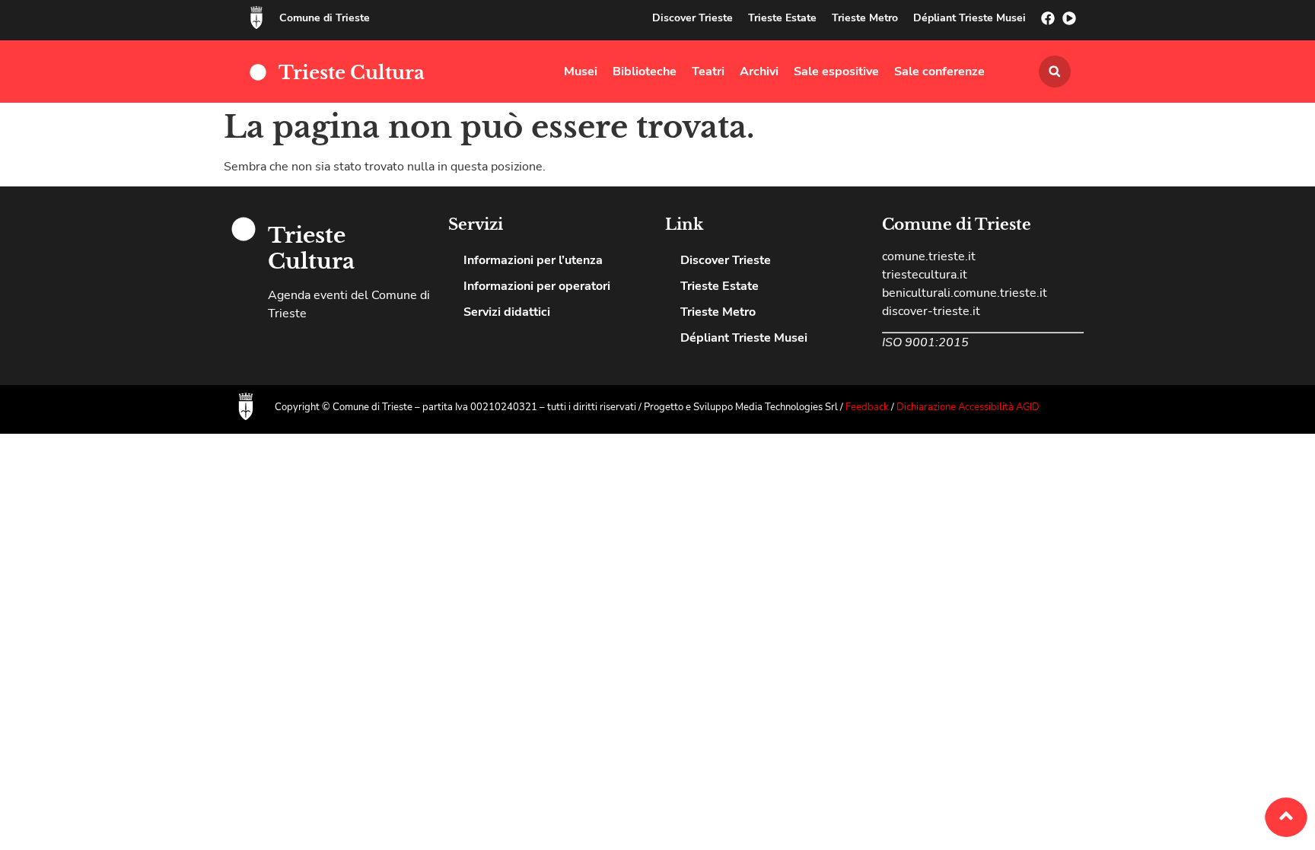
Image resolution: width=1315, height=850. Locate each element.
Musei (580, 71)
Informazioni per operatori (536, 286)
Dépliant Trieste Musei (969, 18)
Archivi (759, 71)
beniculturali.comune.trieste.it (964, 293)
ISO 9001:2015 (925, 342)
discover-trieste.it (931, 311)
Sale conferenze (939, 71)
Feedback (868, 407)
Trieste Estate (782, 18)
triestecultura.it (924, 274)
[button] (1055, 72)
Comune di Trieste (324, 18)
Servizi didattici (506, 312)
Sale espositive (836, 71)
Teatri (708, 71)
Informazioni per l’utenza (533, 260)
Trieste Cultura (352, 73)
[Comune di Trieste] (256, 17)
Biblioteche (645, 71)
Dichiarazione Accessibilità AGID (968, 407)
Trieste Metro (865, 18)
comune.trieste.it (929, 256)
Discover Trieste (692, 18)
